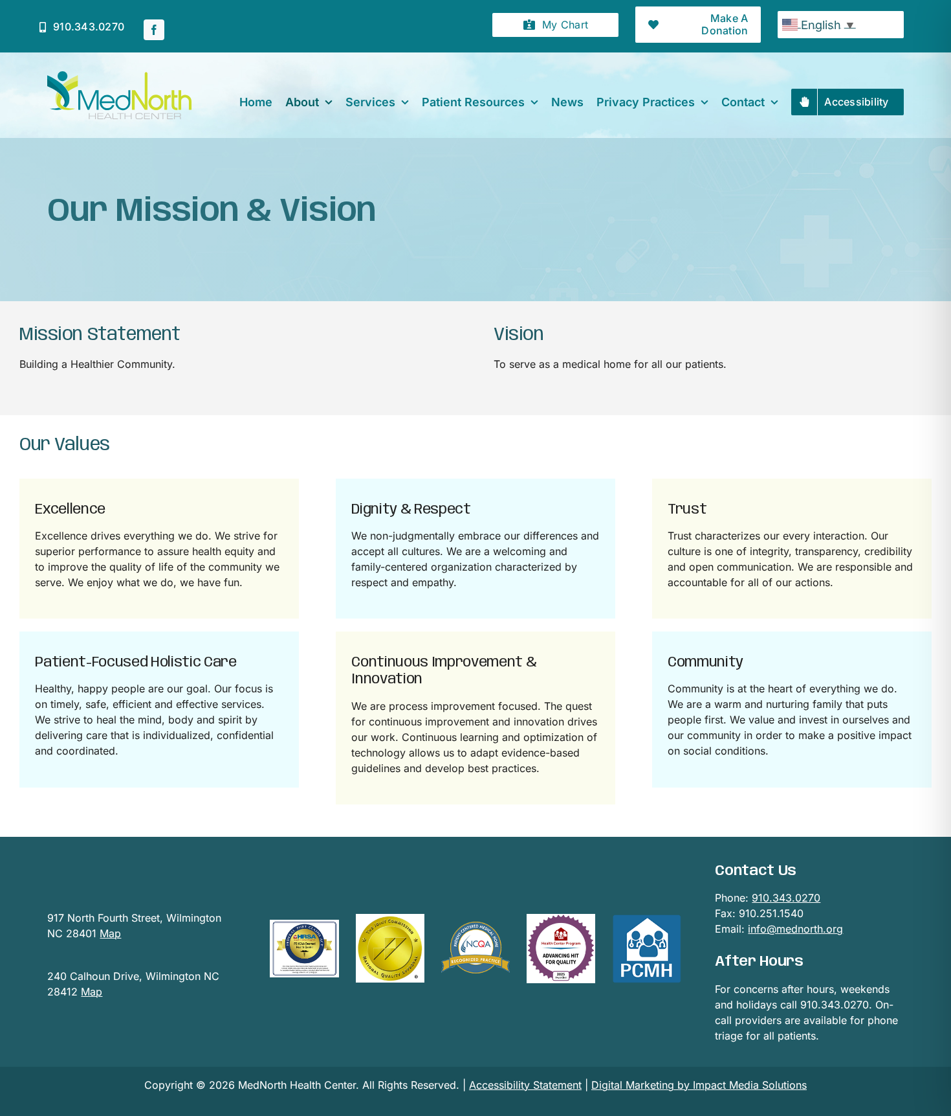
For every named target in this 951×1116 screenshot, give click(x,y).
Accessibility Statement (525, 1084)
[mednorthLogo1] (119, 76)
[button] (555, 25)
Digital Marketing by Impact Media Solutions (699, 1084)
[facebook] (154, 29)
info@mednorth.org (795, 928)
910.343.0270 (786, 897)
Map (110, 933)
